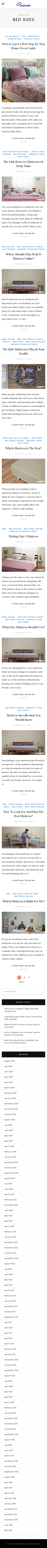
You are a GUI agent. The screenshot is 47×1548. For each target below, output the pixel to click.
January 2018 (9, 1504)
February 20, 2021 (23, 264)
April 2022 (8, 1285)
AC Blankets (12, 36)
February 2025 (10, 1151)
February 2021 (10, 1349)
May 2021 (8, 1333)
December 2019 (11, 1418)
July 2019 (8, 1445)
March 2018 (9, 1493)
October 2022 (10, 1253)
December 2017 (10, 1509)
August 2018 (9, 1477)
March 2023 (9, 1226)
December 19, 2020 (23, 907)
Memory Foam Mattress (31, 249)
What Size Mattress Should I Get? (23, 627)
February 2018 (10, 1498)
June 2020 (8, 1386)
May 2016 (8, 1530)
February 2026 (10, 1093)
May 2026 (8, 1077)
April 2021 (8, 1338)
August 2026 (9, 1061)
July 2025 (8, 1125)
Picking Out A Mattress (23, 536)
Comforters (15, 39)
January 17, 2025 (23, 54)
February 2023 (10, 1231)
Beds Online (8, 339)
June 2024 (8, 1189)
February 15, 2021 (23, 359)
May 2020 (8, 1392)
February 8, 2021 (23, 633)
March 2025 (9, 1146)
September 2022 (11, 1258)
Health (6, 342)
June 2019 (8, 1450)
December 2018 (11, 1461)
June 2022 (8, 1274)
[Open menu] (3, 4)
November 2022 (11, 1247)
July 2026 (8, 1066)
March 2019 (9, 1456)
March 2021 (9, 1344)
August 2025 (9, 1119)
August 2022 (9, 1264)
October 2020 (10, 1365)
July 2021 (8, 1322)
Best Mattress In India (16, 151)
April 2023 (8, 1221)
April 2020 (8, 1397)
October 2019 (10, 1429)
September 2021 (11, 1317)
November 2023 (11, 1205)
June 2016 (8, 1525)
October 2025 (10, 1114)
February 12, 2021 (23, 454)
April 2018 (8, 1488)
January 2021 (9, 1354)
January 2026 (10, 1098)
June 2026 (8, 1071)
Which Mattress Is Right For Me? (23, 901)
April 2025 (8, 1141)
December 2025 (11, 1103)
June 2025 (8, 1130)
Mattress (18, 342)
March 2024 (9, 1194)
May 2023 (8, 1215)
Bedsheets (34, 36)
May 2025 (8, 1135)
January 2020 (10, 1413)
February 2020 (10, 1408)
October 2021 (10, 1312)
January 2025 (10, 1157)
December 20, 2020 (23, 821)
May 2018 (8, 1482)
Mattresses (19, 154)
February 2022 (10, 1296)
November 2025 (11, 1109)
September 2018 (11, 1472)
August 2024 (9, 1178)
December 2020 (11, 1360)
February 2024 (10, 1199)
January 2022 (10, 1301)
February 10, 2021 (23, 542)
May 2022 (8, 1280)
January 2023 (10, 1237)
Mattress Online (35, 342)
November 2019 (10, 1424)
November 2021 (10, 1306)
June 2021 (8, 1328)
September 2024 (11, 1173)
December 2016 (11, 1520)
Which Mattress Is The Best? (23, 448)
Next (22, 982)
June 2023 (8, 1210)
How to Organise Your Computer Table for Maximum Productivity (22, 1033)
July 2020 (8, 1381)
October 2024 (10, 1167)
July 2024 (8, 1183)
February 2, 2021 (23, 725)
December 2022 (11, 1242)
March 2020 (9, 1402)
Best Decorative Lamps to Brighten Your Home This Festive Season (21, 1041)
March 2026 (9, 1087)
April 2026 (8, 1082)
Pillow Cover (32, 39)
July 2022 (8, 1269)
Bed (24, 36)
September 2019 (11, 1434)
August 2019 (9, 1440)
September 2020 (11, 1370)
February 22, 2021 (23, 171)
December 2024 (11, 1162)
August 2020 (9, 1376)
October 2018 (10, 1466)
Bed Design (8, 246)
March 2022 (9, 1290)
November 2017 (10, 1514)
